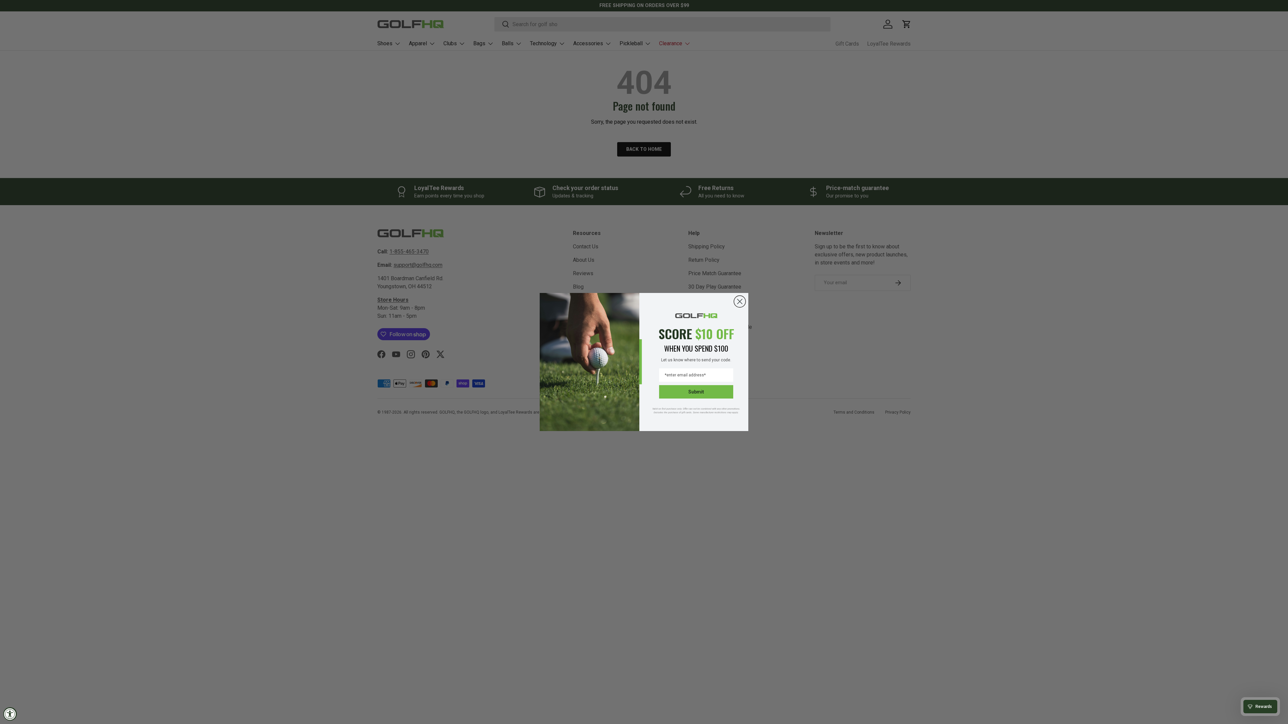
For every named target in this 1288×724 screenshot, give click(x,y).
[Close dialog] (740, 301)
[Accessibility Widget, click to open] (10, 714)
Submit (696, 392)
